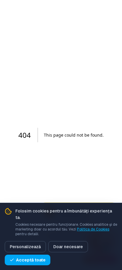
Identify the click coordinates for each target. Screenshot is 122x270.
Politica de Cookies (93, 229)
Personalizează (25, 246)
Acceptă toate (31, 260)
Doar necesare (68, 246)
